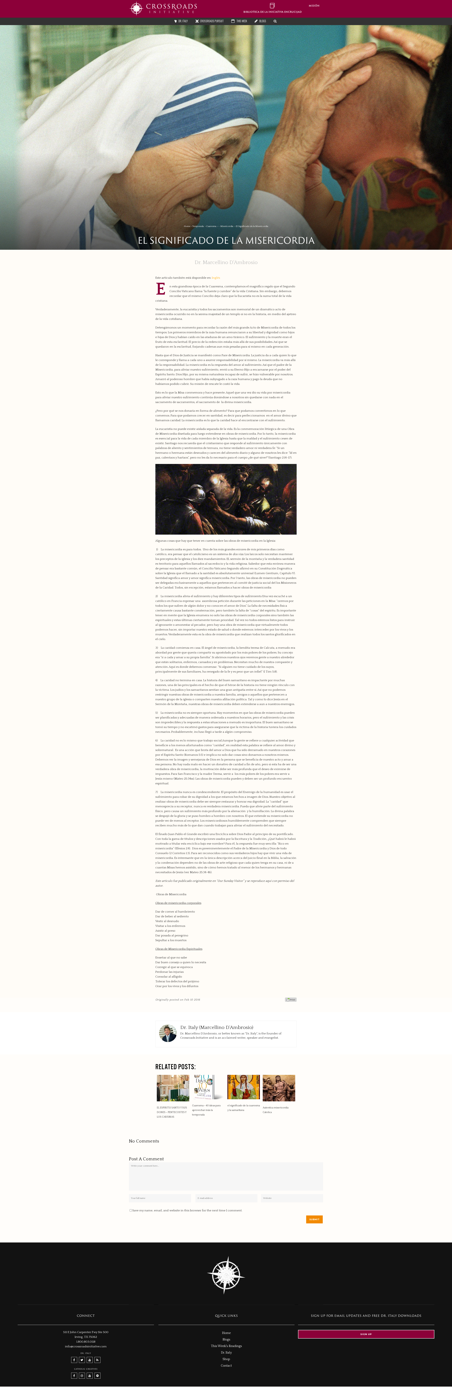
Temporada (198, 226)
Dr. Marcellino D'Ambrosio (226, 262)
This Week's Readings (226, 1346)
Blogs (226, 1339)
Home (187, 226)
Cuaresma (211, 226)
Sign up (366, 1334)
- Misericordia (226, 226)
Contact (226, 1366)
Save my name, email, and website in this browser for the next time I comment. (187, 1210)
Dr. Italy (226, 1352)
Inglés (216, 277)
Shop (226, 1359)
